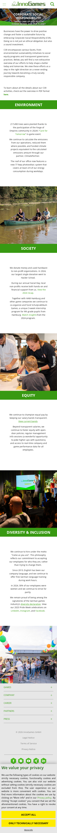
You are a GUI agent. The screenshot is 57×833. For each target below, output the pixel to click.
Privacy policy (44, 797)
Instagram (25, 610)
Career (7, 703)
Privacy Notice (28, 749)
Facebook (40, 610)
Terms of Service (28, 743)
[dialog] (28, 798)
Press (7, 719)
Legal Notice (28, 737)
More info (28, 830)
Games (7, 687)
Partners (9, 711)
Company (9, 695)
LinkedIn (15, 610)
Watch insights (29, 314)
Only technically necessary (28, 823)
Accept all (28, 814)
